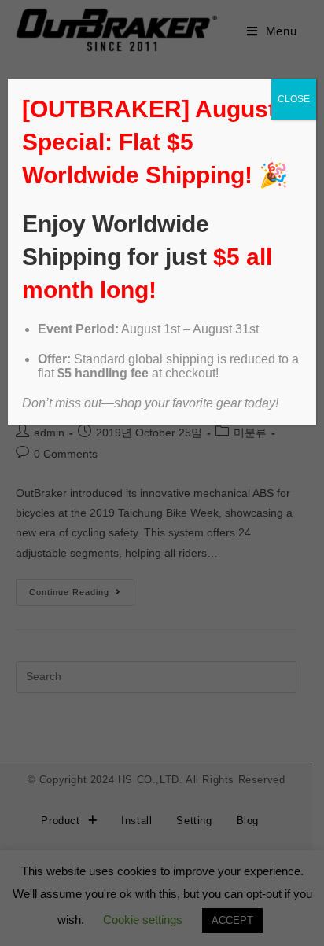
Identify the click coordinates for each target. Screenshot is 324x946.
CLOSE (294, 99)
